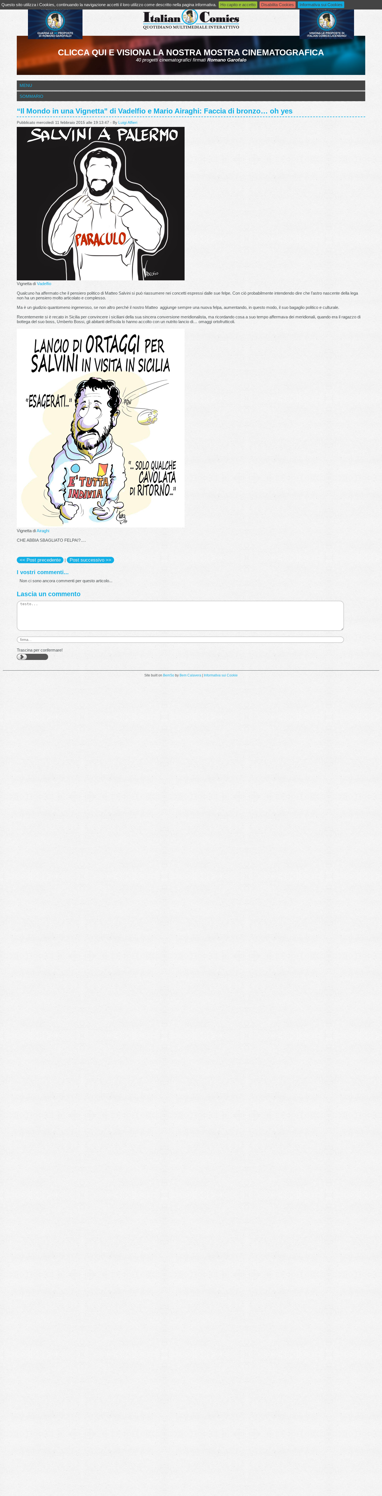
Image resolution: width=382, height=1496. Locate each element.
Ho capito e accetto (238, 4)
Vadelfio (44, 283)
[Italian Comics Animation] (55, 37)
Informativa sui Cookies (321, 4)
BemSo (168, 675)
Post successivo (90, 559)
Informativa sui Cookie (221, 675)
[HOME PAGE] (191, 19)
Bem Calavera (190, 675)
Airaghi (43, 530)
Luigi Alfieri (127, 122)
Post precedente (40, 559)
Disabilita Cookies (277, 4)
